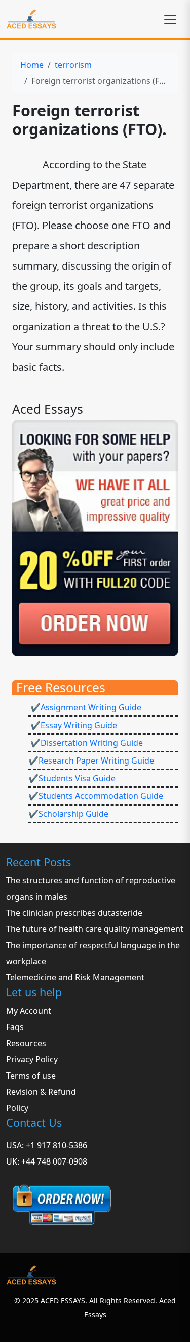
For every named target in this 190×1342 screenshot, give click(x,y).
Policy (17, 1107)
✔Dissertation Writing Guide (85, 742)
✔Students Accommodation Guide (95, 795)
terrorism (73, 64)
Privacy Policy (32, 1059)
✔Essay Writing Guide (72, 725)
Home (32, 64)
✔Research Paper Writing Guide (91, 760)
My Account (28, 1010)
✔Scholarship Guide (68, 813)
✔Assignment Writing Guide (84, 707)
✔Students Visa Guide (72, 778)
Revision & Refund (41, 1091)
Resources (26, 1043)
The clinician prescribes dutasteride (74, 912)
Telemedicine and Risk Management (75, 977)
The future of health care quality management (94, 928)
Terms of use (31, 1075)
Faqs (15, 1027)
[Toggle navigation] (170, 19)
